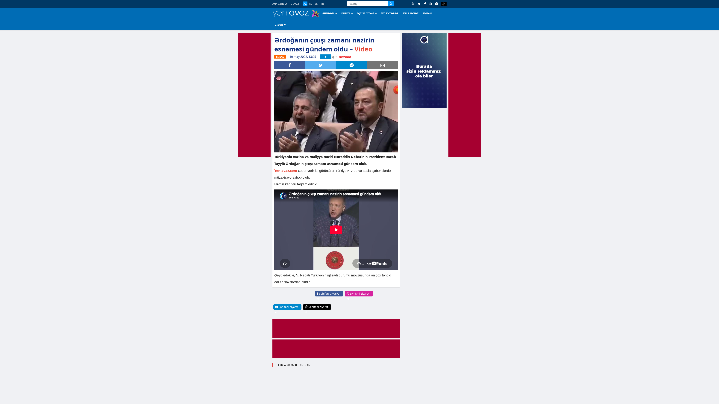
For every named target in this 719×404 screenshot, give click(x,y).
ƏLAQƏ (295, 3)
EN (316, 3)
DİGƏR (279, 24)
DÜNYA (345, 13)
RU (311, 3)
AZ (305, 3)
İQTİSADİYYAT (365, 13)
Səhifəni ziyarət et (328, 296)
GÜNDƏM (328, 13)
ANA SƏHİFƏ (279, 3)
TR (322, 3)
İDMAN (427, 13)
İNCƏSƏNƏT (410, 13)
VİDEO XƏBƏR (389, 13)
